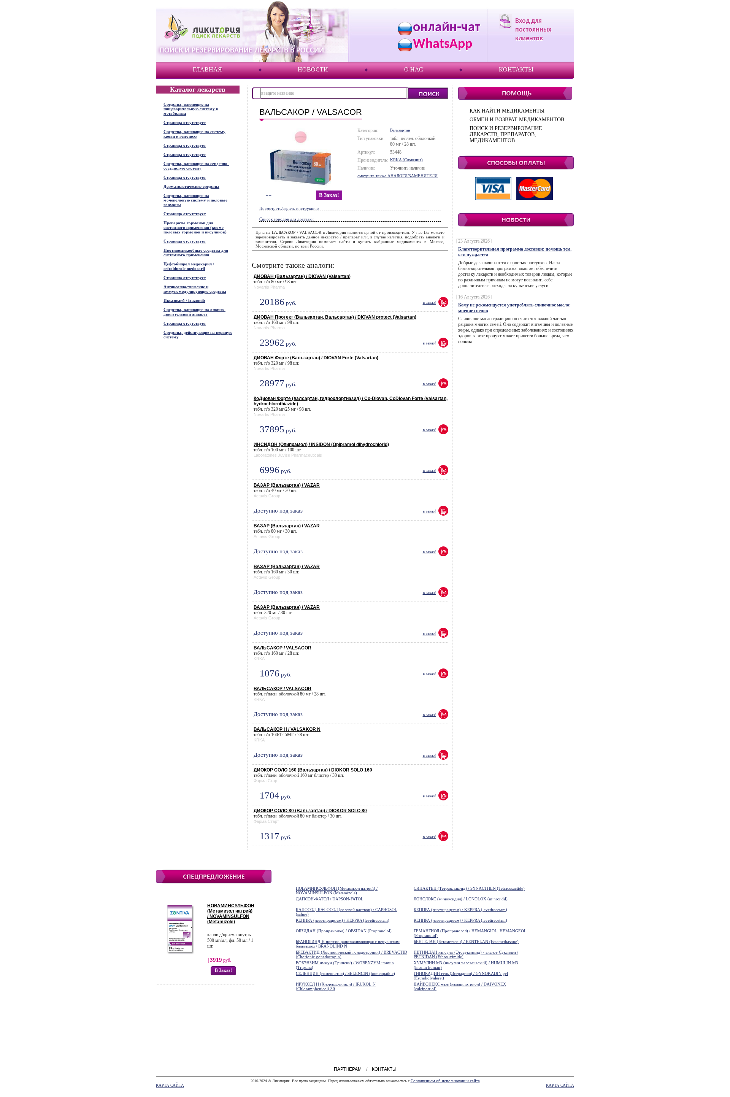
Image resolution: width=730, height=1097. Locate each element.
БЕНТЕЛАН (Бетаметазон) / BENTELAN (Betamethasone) (466, 941)
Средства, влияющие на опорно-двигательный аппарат (194, 311)
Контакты (516, 69)
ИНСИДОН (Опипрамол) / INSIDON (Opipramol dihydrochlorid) (321, 444)
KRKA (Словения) (406, 159)
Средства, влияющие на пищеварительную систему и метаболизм (190, 109)
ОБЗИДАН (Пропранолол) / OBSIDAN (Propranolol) (344, 931)
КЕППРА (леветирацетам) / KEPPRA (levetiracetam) (460, 909)
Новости (313, 69)
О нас (413, 69)
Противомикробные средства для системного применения (195, 252)
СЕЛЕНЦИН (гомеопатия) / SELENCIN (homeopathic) (345, 973)
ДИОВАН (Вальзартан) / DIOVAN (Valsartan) (302, 276)
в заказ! (329, 195)
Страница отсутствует (184, 122)
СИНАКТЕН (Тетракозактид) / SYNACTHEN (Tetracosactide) (469, 888)
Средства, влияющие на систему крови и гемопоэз (194, 133)
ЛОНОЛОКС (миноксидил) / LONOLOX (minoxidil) (461, 899)
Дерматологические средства (191, 186)
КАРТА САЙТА (170, 1085)
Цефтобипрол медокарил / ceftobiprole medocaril (188, 266)
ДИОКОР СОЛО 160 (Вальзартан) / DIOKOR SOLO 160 (313, 770)
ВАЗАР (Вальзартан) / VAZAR (287, 485)
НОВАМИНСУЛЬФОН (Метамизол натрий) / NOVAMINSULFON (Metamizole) (230, 913)
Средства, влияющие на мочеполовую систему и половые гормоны (195, 200)
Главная (207, 69)
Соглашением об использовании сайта (445, 1080)
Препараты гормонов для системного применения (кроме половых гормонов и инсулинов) (195, 227)
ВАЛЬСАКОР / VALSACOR (282, 648)
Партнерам (348, 1069)
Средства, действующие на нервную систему (197, 334)
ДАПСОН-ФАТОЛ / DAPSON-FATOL (329, 899)
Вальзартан (400, 130)
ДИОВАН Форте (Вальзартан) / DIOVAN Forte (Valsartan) (316, 357)
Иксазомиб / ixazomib (184, 300)
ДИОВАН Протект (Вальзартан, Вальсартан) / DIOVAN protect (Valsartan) (335, 317)
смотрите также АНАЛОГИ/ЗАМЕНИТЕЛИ (397, 175)
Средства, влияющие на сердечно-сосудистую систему (196, 165)
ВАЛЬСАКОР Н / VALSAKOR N (287, 729)
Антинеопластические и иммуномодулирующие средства (194, 289)
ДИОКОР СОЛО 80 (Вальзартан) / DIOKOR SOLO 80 (310, 810)
